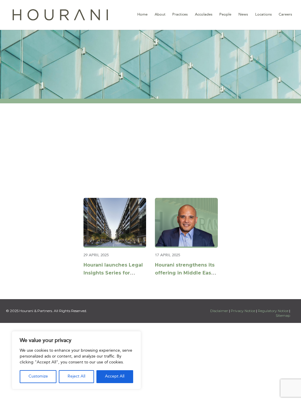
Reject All (76, 376)
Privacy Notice (243, 311)
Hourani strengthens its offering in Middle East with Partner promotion (185, 273)
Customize (38, 376)
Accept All (114, 376)
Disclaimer (219, 311)
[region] (76, 360)
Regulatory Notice (273, 311)
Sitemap (283, 315)
